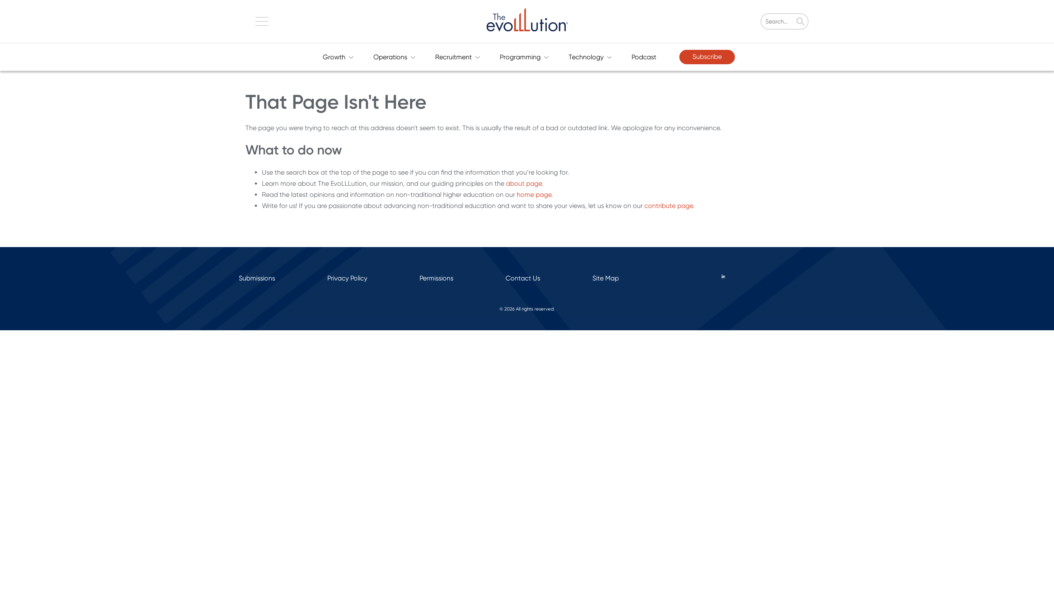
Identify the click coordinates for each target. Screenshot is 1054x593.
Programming (520, 57)
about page (524, 183)
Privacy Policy (347, 278)
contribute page (668, 206)
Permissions (436, 278)
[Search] (800, 22)
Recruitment (453, 57)
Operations (390, 57)
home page (534, 194)
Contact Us (523, 278)
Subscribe (707, 57)
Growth (334, 57)
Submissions (257, 278)
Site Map (605, 278)
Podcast (644, 57)
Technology (586, 57)
